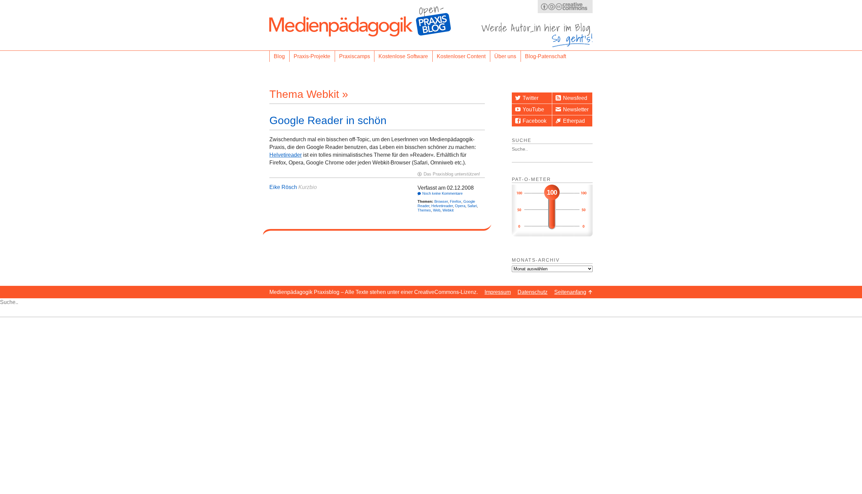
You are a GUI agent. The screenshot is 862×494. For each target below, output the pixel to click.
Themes (424, 210)
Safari (472, 206)
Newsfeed (575, 98)
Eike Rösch (283, 187)
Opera (460, 206)
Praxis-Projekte (312, 56)
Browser (441, 201)
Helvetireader (285, 155)
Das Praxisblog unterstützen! (452, 174)
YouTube (533, 109)
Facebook (534, 121)
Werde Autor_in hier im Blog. (537, 35)
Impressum (498, 292)
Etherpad (574, 121)
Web (436, 210)
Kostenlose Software (403, 56)
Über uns (505, 56)
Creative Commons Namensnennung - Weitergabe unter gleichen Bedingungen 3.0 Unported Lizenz (565, 6)
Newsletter (576, 109)
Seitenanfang (570, 292)
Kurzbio (307, 187)
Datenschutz (533, 292)
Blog (279, 56)
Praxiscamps (354, 56)
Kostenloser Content (461, 56)
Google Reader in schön (328, 120)
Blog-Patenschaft (545, 56)
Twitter (530, 98)
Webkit (448, 210)
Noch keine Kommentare (442, 193)
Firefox (455, 201)
